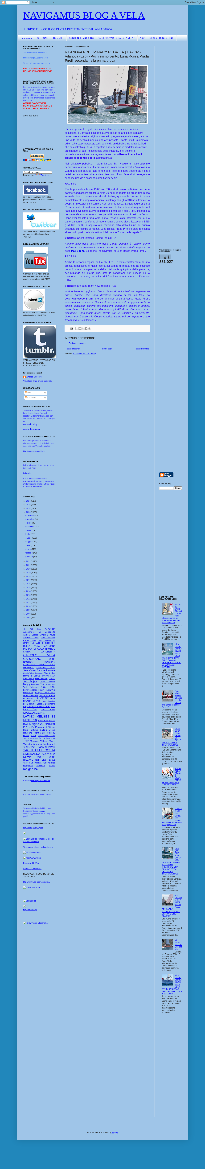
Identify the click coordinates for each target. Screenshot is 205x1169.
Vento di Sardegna (43, 744)
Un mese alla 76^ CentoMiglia (178, 944)
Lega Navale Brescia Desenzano (39, 704)
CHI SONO (42, 38)
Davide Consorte (47, 681)
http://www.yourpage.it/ (33, 827)
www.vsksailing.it (31, 424)
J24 (36, 698)
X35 (28, 747)
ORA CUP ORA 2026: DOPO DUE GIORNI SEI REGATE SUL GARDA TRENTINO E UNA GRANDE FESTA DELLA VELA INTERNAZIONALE (171, 861)
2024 (28, 508)
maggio (29, 542)
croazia (52, 766)
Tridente (44, 741)
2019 (28, 572)
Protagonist (41, 727)
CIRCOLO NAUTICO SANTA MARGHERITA (39, 650)
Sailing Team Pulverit (46, 736)
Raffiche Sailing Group (42, 730)
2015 (28, 588)
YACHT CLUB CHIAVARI (42, 747)
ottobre (28, 523)
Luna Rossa (48, 709)
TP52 (26, 741)
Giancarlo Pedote (30, 695)
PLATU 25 (28, 727)
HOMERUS (28, 698)
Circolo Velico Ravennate (33, 673)
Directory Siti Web (31, 863)
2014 (28, 591)
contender (41, 766)
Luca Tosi (30, 709)
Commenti (31, 398)
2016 (28, 584)
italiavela (27, 473)
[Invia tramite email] (77, 328)
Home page (27, 38)
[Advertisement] (169, 94)
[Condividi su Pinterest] (89, 328)
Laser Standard (48, 701)
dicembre (29, 515)
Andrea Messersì (34, 377)
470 (31, 629)
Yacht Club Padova (45, 760)
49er (39, 629)
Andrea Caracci (30, 635)
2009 (28, 610)
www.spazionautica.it (40, 780)
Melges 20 (36, 724)
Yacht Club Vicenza (32, 763)
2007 (28, 617)
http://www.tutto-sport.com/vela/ (36, 882)
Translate (45, 175)
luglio (28, 534)
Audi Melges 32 (46, 640)
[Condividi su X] (83, 328)
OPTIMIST (50, 724)
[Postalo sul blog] (80, 328)
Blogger (115, 1132)
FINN (52, 687)
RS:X (25, 730)
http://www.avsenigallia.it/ (34, 451)
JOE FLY (44, 698)
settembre (30, 527)
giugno (28, 538)
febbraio (29, 553)
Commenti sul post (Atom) (84, 353)
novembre (30, 519)
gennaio (29, 557)
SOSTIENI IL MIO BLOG (81, 38)
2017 (28, 580)
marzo (28, 549)
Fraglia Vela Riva (45, 692)
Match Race (43, 720)
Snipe (53, 738)
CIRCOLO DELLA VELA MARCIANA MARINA (39, 646)
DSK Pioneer (41, 678)
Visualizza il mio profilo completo (37, 381)
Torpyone (34, 741)
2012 (28, 599)
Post (29, 393)
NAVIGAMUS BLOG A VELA (84, 15)
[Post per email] (72, 328)
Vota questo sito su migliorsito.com (38, 847)
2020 (28, 569)
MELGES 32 (46, 716)
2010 (28, 606)
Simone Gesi (44, 738)
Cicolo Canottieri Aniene (42, 670)
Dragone (35, 684)
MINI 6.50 (30, 720)
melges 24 (30, 769)
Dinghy (26, 684)
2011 (28, 602)
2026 (28, 501)
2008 (28, 614)
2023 (28, 512)
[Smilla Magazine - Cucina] (31, 887)
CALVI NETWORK (33, 643)
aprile (28, 545)
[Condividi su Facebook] (86, 328)
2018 (28, 576)
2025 (28, 505)
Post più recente (73, 349)
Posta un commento (77, 343)
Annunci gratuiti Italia (32, 868)
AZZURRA (50, 629)
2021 (28, 565)
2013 (28, 595)
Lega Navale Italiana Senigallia (39, 706)
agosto (28, 530)
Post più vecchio (142, 349)
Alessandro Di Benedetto (39, 632)
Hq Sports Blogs (30, 909)
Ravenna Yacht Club (34, 732)
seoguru (42, 811)
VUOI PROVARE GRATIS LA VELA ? (116, 38)
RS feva (51, 727)
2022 (28, 561)
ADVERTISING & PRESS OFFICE (157, 38)
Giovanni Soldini (47, 695)
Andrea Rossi (30, 637)
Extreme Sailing (38, 687)
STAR (33, 735)
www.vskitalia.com (31, 429)
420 (25, 629)
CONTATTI (58, 38)
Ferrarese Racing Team (33, 690)
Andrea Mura (47, 634)
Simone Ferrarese (30, 738)
